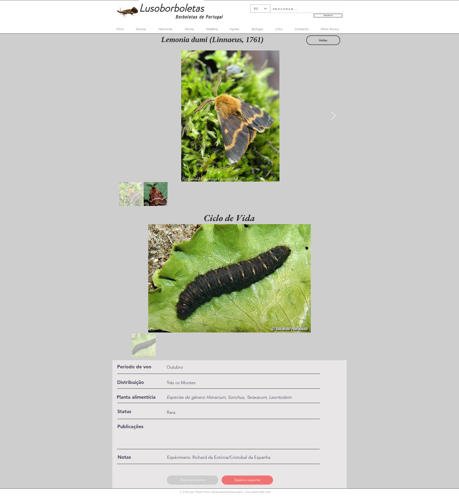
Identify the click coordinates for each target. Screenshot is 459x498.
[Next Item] (333, 116)
